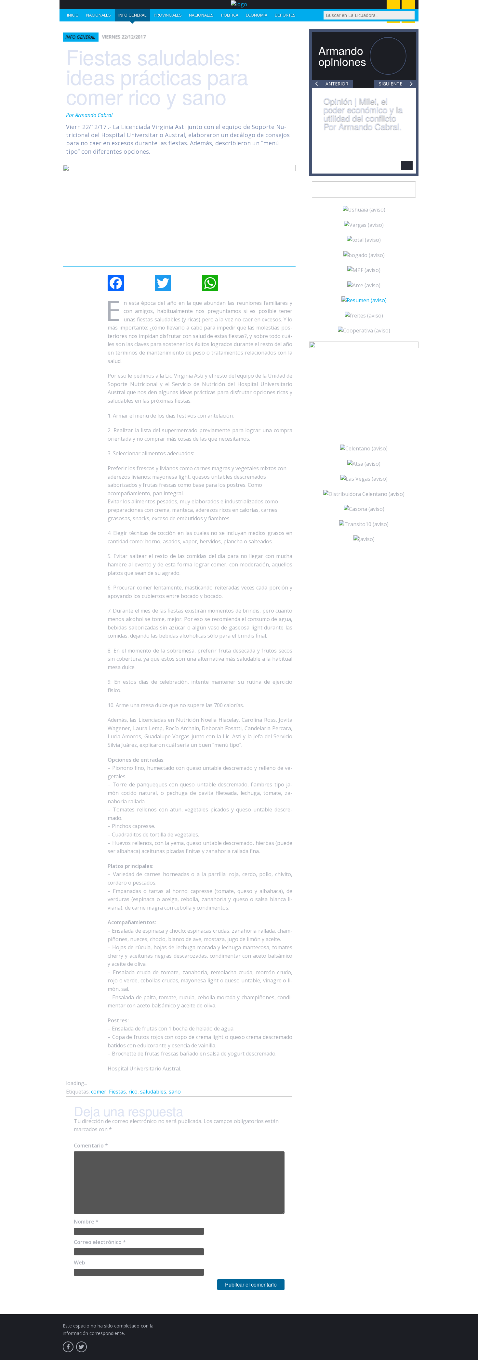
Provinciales (168, 15)
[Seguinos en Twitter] (81, 1346)
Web (79, 1262)
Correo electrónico (100, 1242)
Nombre (86, 1221)
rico (133, 1091)
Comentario (91, 1145)
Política (229, 15)
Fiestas (117, 1091)
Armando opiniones (342, 55)
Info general (132, 15)
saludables (153, 1091)
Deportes (285, 15)
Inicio (73, 15)
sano (175, 1091)
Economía (256, 15)
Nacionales (98, 15)
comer (98, 1091)
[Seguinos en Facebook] (68, 1346)
